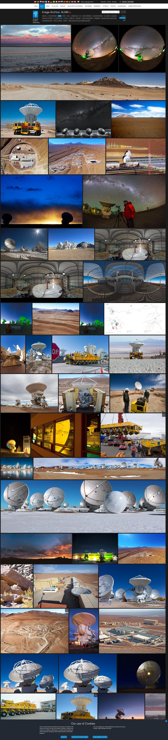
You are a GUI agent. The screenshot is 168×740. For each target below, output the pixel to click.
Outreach (105, 6)
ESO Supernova (87, 16)
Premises (97, 18)
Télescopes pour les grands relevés (79, 20)
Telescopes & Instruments (75, 6)
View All (44, 16)
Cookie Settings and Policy (100, 737)
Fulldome (107, 16)
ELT (80, 16)
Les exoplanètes (98, 16)
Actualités (55, 6)
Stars (65, 20)
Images (42, 6)
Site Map (114, 1)
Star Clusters (57, 20)
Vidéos (48, 6)
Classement (122, 18)
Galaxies (113, 16)
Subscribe (103, 1)
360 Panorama (53, 16)
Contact (109, 1)
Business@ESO (122, 6)
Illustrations (58, 18)
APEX (64, 16)
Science (124, 1)
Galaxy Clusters (47, 18)
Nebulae (72, 18)
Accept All (63, 737)
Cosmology (74, 16)
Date (124, 20)
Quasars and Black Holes (108, 18)
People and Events (87, 18)
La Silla (66, 18)
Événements (97, 6)
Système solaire (47, 20)
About (36, 6)
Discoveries (88, 6)
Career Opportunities (134, 6)
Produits (113, 6)
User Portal (130, 1)
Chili (68, 16)
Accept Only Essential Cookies (80, 737)
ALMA (59, 16)
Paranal (78, 18)
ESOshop (62, 6)
